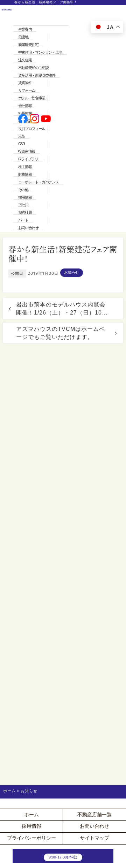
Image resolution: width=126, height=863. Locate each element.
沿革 (21, 136)
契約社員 (25, 212)
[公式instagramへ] (34, 119)
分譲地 (23, 37)
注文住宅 (25, 60)
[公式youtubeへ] (45, 119)
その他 (23, 190)
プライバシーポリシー (31, 838)
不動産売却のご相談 (33, 68)
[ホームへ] (6, 119)
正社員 (23, 205)
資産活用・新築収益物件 (36, 75)
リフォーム (26, 90)
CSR (21, 144)
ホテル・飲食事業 (31, 98)
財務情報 (25, 174)
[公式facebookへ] (23, 119)
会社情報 (25, 106)
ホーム (31, 814)
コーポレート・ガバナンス (38, 182)
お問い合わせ (28, 228)
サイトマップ (94, 838)
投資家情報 (26, 151)
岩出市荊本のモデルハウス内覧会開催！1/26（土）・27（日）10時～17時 (62, 309)
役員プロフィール (31, 129)
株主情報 (25, 167)
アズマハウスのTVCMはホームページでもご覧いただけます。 (60, 333)
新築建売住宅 (28, 45)
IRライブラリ (28, 159)
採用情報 (25, 197)
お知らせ (71, 272)
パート (23, 220)
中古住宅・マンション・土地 (40, 52)
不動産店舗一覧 (94, 814)
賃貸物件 (25, 83)
